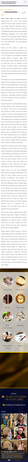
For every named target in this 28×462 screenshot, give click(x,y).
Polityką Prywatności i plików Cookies (13, 454)
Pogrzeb (20, 346)
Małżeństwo (20, 325)
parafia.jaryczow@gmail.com (15, 405)
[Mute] (20, 12)
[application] (13, 12)
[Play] (1, 12)
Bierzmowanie (20, 307)
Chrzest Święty (8, 290)
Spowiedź (7, 307)
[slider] (24, 12)
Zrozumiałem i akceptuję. (17, 457)
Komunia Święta (20, 290)
